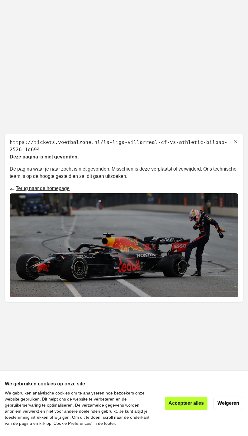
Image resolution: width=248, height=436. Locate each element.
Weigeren (228, 403)
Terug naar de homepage (43, 188)
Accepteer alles (186, 403)
